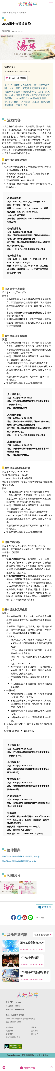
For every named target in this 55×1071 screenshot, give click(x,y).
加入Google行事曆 (17, 78)
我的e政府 (7, 1046)
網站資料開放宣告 (13, 1037)
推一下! (19, 917)
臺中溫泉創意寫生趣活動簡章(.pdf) (17, 861)
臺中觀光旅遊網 (27, 4)
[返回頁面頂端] (51, 1067)
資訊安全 (9, 1030)
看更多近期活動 (41, 934)
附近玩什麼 (29, 1067)
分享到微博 (24, 917)
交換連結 (9, 1034)
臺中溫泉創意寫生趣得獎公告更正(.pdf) (19, 856)
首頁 (4, 12)
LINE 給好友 (30, 917)
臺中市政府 (27, 995)
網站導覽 (9, 1027)
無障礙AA (15, 1046)
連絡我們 (34, 1034)
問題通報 (46, 907)
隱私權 (33, 1027)
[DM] (27, 887)
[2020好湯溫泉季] (9, 887)
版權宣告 (34, 1030)
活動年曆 (22, 12)
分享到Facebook (13, 917)
